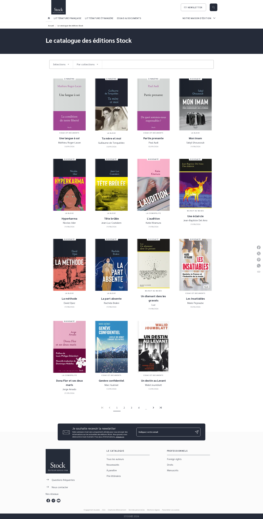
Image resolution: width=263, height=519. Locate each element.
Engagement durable (92, 510)
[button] (193, 7)
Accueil (51, 25)
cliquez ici (120, 436)
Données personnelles (137, 510)
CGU (103, 510)
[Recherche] (213, 7)
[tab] (49, 18)
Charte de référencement (117, 510)
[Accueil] (58, 7)
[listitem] (48, 500)
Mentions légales (153, 510)
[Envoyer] (196, 432)
